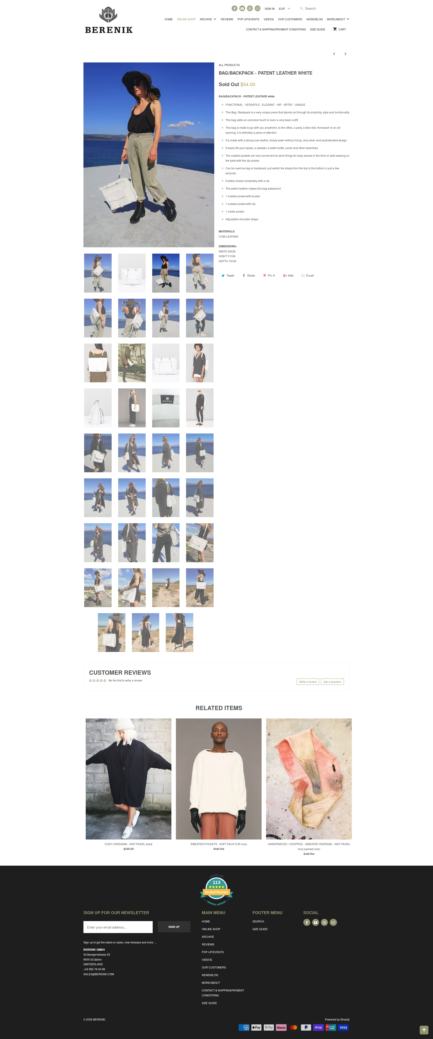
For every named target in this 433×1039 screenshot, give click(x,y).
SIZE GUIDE (317, 29)
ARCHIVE (206, 19)
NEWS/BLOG (314, 19)
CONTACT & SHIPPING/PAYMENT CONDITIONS (276, 29)
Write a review (308, 681)
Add (290, 275)
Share (251, 275)
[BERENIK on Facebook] (234, 8)
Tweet (230, 275)
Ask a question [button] (332, 681)
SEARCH (258, 921)
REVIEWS (227, 19)
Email (310, 275)
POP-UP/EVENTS (248, 19)
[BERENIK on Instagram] (250, 8)
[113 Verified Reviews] (216, 908)
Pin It (271, 275)
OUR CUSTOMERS (290, 19)
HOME (169, 19)
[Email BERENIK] (257, 8)
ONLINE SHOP (186, 19)
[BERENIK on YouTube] (242, 8)
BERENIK (99, 1019)
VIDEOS (269, 19)
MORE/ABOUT (336, 19)
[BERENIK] (108, 22)
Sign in (270, 8)
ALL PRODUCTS (229, 65)
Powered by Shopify (337, 1019)
